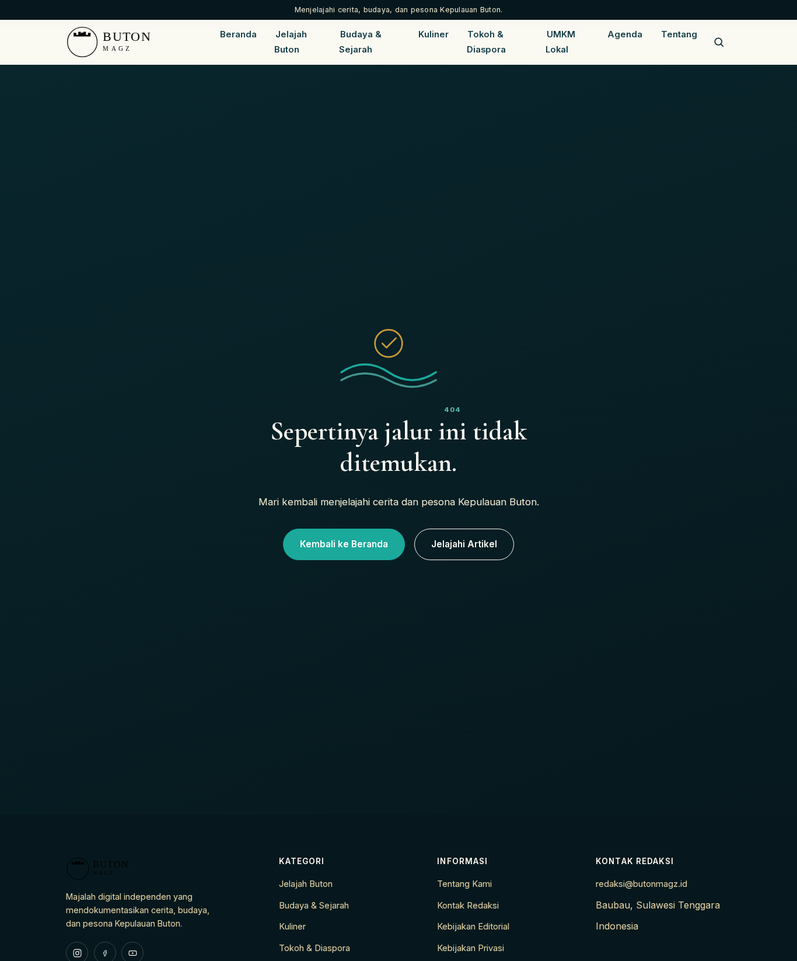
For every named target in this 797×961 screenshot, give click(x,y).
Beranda (238, 35)
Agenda (624, 35)
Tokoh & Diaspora (486, 42)
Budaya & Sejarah (360, 42)
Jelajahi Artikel (464, 544)
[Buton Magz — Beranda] (137, 42)
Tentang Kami (464, 884)
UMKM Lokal (560, 42)
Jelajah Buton (290, 42)
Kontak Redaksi (468, 905)
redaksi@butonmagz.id (641, 884)
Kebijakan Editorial (473, 926)
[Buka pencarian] (719, 42)
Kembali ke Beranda (344, 544)
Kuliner (433, 35)
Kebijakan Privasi (470, 948)
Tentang (679, 35)
